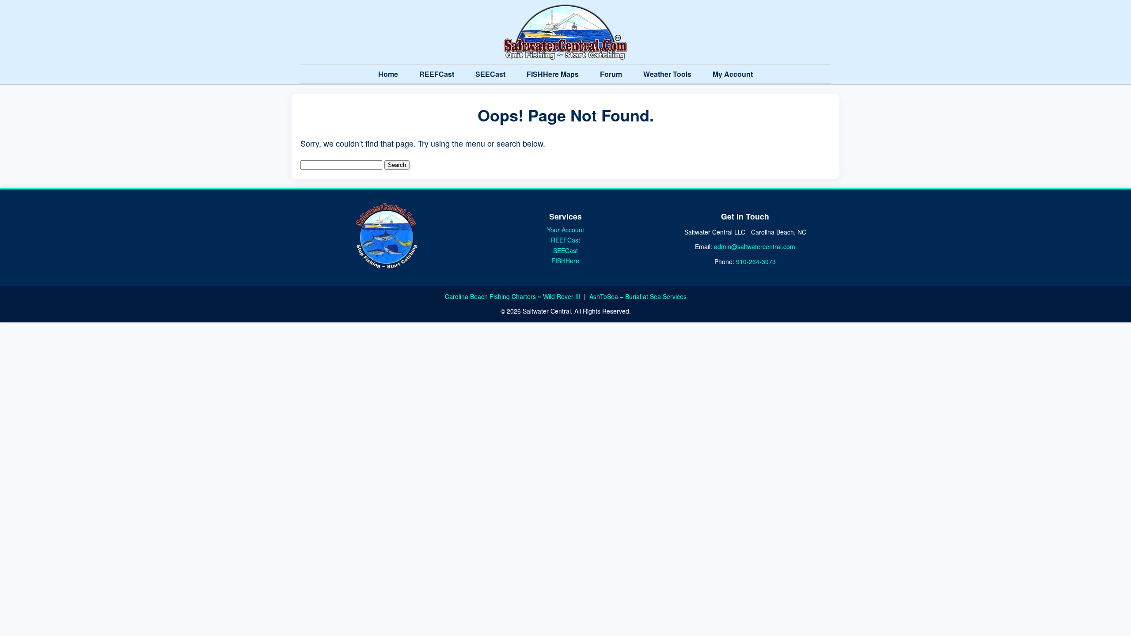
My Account (733, 74)
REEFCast (436, 74)
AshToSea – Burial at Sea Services (638, 296)
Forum (611, 74)
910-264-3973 (756, 261)
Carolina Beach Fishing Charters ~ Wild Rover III (513, 296)
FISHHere (565, 260)
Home (388, 74)
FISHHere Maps (553, 74)
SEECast (490, 74)
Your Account (565, 229)
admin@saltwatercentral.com (754, 246)
